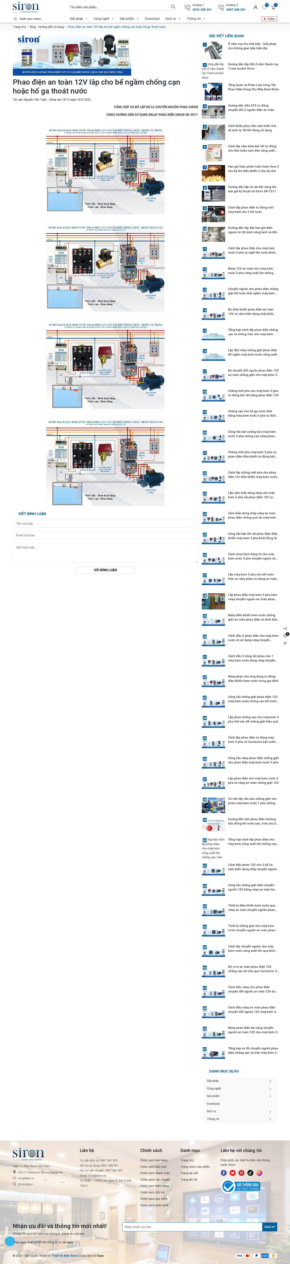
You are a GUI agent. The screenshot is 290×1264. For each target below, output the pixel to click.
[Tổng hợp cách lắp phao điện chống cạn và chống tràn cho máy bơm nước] (213, 336)
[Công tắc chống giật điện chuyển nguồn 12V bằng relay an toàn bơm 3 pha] (213, 891)
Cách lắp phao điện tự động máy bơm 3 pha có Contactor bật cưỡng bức (252, 742)
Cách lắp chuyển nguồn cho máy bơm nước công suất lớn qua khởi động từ (251, 951)
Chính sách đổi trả (152, 1192)
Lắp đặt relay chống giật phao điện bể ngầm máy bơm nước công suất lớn (252, 354)
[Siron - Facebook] (224, 1173)
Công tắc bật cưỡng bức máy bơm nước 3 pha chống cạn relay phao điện (252, 436)
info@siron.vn (26, 1178)
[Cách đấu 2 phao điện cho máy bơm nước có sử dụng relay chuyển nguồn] (213, 642)
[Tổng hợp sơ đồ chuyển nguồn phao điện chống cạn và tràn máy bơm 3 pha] (213, 1055)
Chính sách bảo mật (153, 1167)
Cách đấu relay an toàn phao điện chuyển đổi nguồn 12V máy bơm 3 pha (252, 1012)
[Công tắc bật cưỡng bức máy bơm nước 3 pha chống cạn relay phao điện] (213, 438)
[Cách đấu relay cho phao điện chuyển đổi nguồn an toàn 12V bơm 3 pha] (213, 993)
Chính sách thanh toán (155, 1173)
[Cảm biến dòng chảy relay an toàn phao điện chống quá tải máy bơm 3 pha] (213, 519)
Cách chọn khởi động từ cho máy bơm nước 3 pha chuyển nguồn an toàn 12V (252, 558)
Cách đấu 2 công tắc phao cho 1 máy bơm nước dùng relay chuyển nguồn (251, 660)
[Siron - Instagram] (259, 1173)
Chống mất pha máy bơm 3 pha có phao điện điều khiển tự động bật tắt (252, 456)
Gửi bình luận (105, 570)
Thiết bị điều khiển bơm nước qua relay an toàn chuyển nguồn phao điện (251, 910)
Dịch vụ (170, 19)
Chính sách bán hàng (153, 1160)
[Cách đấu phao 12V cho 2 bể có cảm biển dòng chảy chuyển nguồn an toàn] (213, 871)
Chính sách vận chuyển (155, 1179)
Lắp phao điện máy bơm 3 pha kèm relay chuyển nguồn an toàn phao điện (252, 599)
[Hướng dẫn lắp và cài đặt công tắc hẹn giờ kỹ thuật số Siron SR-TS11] (213, 193)
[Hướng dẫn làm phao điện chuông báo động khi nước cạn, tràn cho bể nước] (213, 825)
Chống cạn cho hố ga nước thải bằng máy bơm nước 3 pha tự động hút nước (253, 415)
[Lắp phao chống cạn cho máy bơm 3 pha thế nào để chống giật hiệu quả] (213, 723)
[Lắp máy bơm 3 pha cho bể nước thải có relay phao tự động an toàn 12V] (213, 581)
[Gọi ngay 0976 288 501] (188, 7)
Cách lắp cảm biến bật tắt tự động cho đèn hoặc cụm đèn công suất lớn (252, 150)
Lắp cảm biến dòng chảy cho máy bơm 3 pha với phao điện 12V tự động (251, 497)
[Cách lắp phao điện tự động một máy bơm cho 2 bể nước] (213, 214)
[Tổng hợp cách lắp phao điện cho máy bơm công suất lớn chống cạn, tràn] (213, 848)
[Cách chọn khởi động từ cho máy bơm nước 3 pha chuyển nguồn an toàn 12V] (213, 560)
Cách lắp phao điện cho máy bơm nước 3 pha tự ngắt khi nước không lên (252, 252)
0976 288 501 (202, 9)
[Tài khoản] (255, 7)
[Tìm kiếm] (173, 6)
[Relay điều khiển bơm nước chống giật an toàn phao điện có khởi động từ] (213, 621)
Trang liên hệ (189, 1179)
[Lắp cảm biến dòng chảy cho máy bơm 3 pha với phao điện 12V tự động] (213, 499)
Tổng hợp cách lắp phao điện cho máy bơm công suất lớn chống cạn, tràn (252, 844)
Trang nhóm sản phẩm (195, 1167)
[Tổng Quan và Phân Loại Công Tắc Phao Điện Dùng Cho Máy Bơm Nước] (213, 91)
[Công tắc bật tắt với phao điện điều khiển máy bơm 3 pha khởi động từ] (213, 540)
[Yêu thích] (264, 7)
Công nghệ (101, 19)
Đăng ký (269, 1227)
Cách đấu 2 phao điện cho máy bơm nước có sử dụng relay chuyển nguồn (253, 640)
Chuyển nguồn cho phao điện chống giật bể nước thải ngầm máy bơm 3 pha (253, 293)
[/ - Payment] (239, 1255)
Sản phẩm (127, 19)
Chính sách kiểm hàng (154, 1186)
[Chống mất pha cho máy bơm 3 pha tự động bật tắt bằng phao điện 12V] (213, 397)
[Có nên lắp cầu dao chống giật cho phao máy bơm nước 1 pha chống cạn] (213, 805)
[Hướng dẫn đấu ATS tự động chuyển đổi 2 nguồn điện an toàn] (213, 112)
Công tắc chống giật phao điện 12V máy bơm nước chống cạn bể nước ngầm (253, 701)
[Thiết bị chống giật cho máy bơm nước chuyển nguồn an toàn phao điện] (213, 932)
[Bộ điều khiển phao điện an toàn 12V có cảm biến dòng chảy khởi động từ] (213, 316)
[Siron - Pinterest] (241, 1173)
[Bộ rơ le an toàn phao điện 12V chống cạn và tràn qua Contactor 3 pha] (213, 973)
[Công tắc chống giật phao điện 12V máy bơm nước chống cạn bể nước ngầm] (213, 703)
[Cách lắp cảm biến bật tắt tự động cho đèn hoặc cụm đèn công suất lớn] (213, 152)
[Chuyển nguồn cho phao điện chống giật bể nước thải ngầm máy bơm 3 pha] (213, 295)
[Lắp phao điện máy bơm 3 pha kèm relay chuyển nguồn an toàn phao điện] (213, 601)
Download (152, 19)
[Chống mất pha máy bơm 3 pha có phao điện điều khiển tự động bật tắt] (213, 458)
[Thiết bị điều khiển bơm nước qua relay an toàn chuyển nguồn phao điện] (213, 912)
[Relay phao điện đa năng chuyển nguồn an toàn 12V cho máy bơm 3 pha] (213, 1034)
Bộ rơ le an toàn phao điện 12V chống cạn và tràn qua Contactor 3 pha (252, 971)
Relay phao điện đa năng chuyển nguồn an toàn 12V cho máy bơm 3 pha (252, 1032)
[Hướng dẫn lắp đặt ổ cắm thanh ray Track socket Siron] (213, 71)
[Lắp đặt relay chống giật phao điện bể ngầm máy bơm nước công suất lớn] (213, 356)
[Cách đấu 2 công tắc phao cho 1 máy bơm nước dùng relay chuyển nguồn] (213, 662)
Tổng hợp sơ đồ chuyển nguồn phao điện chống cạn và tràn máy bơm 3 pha (253, 1053)
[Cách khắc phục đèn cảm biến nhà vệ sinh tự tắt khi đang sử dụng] (213, 132)
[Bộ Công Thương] (249, 1186)
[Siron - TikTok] (250, 1173)
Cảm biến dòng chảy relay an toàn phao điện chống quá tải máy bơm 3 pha (253, 517)
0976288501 (26, 1184)
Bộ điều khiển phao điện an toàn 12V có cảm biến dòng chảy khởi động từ (251, 314)
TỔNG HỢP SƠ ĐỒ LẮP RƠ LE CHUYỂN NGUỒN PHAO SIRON (156, 107)
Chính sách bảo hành (153, 1199)
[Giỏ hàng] (273, 7)
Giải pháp (76, 19)
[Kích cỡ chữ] (285, 643)
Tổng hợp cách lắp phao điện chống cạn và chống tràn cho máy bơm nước (253, 334)
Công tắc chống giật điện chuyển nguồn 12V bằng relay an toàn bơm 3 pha (252, 889)
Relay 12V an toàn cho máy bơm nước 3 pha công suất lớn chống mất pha (250, 273)
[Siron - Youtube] (233, 1173)
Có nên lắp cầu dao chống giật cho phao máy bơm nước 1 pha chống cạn (252, 803)
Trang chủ (19, 27)
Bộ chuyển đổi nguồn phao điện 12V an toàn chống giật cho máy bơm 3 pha (253, 375)
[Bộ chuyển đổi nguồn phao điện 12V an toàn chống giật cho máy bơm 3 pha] (213, 377)
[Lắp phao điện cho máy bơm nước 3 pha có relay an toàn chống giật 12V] (213, 785)
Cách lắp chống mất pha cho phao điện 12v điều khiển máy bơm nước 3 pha (252, 477)
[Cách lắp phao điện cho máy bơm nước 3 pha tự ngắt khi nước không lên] (213, 254)
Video (271, 19)
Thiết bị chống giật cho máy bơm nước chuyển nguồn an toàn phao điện (251, 930)
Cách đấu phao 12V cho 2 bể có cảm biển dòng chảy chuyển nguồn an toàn (252, 869)
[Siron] (39, 7)
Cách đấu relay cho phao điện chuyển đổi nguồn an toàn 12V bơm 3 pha (253, 991)
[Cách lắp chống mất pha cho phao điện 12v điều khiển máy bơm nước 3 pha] (213, 479)
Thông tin (194, 19)
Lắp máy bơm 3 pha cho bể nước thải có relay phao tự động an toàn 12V (252, 579)
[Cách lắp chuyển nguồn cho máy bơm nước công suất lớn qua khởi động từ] (213, 953)
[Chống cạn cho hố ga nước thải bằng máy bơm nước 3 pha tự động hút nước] (213, 417)
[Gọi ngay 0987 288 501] (221, 7)
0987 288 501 (236, 9)
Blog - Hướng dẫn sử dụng (47, 27)
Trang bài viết (189, 1173)
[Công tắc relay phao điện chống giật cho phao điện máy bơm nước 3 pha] (213, 764)
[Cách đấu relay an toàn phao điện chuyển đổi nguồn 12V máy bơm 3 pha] (213, 1014)
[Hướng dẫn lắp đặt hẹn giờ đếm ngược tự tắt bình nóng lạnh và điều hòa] (213, 234)
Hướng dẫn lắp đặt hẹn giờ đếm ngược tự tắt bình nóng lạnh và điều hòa (253, 232)
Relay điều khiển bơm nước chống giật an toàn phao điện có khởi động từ (253, 619)
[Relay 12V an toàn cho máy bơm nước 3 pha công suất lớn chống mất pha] (213, 275)
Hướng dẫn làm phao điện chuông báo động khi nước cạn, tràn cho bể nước (253, 823)
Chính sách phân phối (154, 1205)
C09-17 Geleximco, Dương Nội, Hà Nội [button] (40, 1172)
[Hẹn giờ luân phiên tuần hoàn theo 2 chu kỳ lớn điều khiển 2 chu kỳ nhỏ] (213, 173)
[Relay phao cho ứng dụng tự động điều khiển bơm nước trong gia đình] (213, 683)
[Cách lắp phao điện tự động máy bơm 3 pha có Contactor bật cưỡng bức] (213, 744)
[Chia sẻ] (285, 628)
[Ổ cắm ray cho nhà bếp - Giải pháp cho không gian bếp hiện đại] (213, 50)
